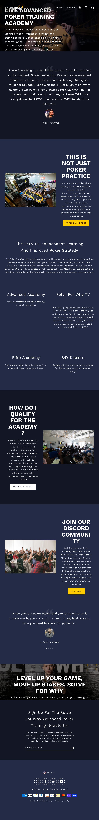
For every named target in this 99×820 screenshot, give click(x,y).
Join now (76, 591)
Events (48, 7)
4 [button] (52, 648)
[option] (49, 25)
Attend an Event (76, 223)
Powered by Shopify (62, 801)
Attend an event (23, 487)
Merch (59, 7)
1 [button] (46, 648)
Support (63, 789)
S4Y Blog (54, 789)
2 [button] (49, 648)
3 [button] (50, 648)
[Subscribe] (72, 747)
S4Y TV (71, 7)
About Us (36, 789)
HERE (85, 327)
